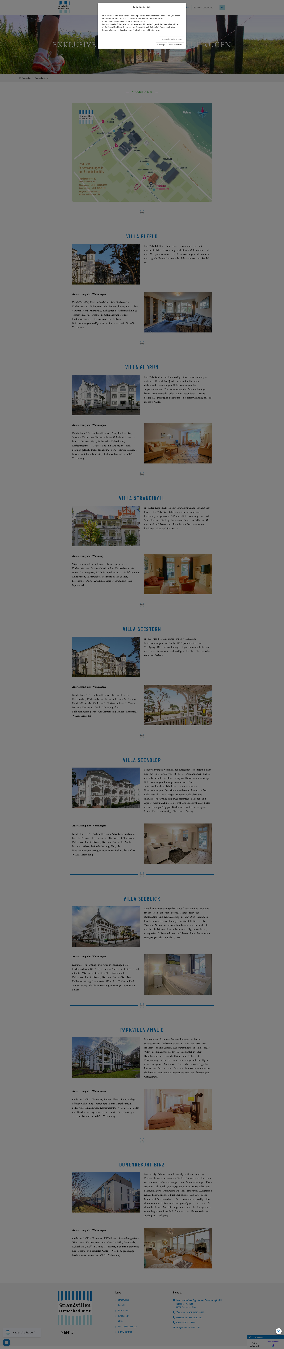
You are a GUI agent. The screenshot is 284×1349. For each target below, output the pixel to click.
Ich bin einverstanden (175, 45)
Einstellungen (161, 45)
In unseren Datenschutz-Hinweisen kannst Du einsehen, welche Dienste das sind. (131, 30)
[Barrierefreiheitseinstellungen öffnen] (279, 1331)
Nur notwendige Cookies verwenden (171, 39)
